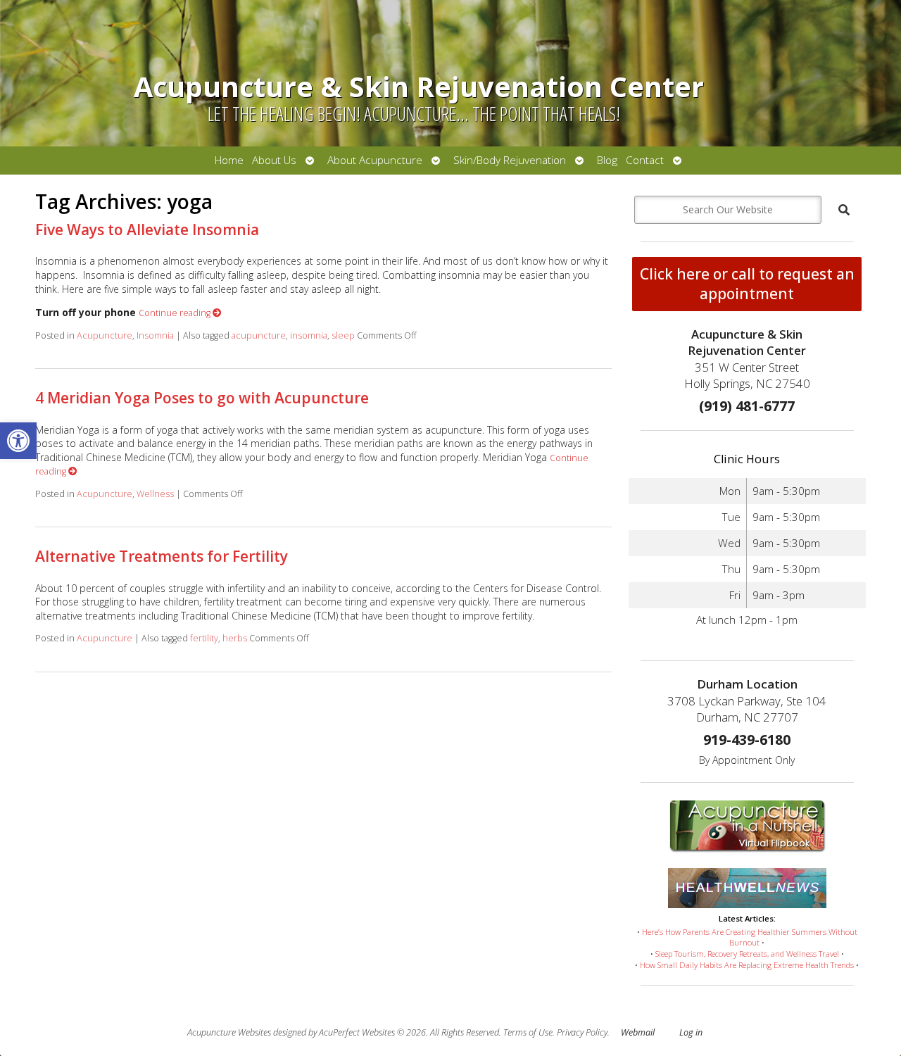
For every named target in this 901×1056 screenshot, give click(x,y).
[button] (18, 440)
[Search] (844, 210)
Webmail (638, 1032)
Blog (607, 160)
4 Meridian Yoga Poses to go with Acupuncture (202, 398)
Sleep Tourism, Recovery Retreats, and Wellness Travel (747, 953)
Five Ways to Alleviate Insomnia (147, 229)
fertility (204, 638)
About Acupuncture (374, 160)
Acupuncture (104, 335)
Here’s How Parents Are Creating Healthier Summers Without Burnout (749, 937)
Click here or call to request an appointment (747, 283)
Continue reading (176, 313)
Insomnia (155, 335)
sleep (343, 335)
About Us (274, 160)
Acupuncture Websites (229, 1032)
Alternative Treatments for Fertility (161, 556)
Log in (690, 1032)
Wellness (155, 494)
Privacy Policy (582, 1032)
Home (229, 160)
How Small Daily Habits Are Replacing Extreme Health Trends (747, 965)
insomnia (308, 335)
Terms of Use (528, 1032)
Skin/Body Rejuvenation (509, 160)
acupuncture (259, 335)
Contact (645, 160)
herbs (234, 638)
